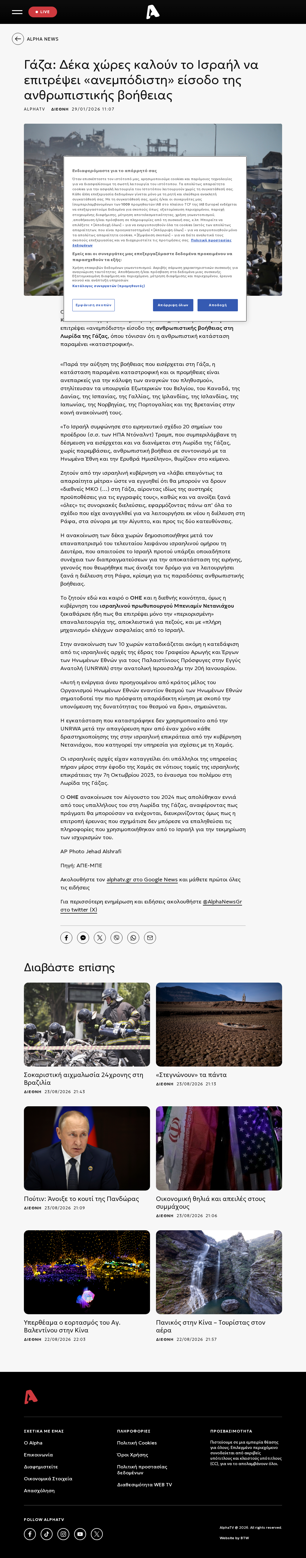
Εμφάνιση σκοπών (94, 305)
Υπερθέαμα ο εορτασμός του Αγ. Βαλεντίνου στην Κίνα (72, 1326)
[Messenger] (83, 938)
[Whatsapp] (133, 938)
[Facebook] (66, 938)
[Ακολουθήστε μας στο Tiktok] (47, 1534)
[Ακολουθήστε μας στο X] (97, 1534)
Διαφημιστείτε (41, 1467)
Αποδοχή (218, 305)
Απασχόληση (39, 1490)
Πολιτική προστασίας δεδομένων (142, 1470)
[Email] (150, 938)
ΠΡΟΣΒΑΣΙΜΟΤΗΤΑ (231, 1431)
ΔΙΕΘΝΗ (60, 109)
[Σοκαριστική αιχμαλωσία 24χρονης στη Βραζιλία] (87, 1025)
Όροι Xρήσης (132, 1455)
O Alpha (33, 1443)
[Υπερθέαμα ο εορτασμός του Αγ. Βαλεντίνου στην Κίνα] (87, 1272)
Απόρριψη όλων (173, 305)
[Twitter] (100, 938)
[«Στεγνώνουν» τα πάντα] (219, 1025)
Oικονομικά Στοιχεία (48, 1479)
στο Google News (154, 879)
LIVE (45, 11)
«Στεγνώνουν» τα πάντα (191, 1075)
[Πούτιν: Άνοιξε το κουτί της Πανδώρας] (87, 1148)
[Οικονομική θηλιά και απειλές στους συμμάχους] (219, 1148)
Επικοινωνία (38, 1455)
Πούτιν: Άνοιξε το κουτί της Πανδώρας (81, 1199)
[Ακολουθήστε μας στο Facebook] (30, 1534)
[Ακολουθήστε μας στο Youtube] (80, 1534)
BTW (245, 1538)
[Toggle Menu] (17, 12)
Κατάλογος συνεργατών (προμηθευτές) (108, 286)
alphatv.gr (119, 879)
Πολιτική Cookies (137, 1443)
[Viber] (117, 938)
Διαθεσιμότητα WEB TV (144, 1484)
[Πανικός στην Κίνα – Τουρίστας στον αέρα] (219, 1272)
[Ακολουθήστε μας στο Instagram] (63, 1534)
